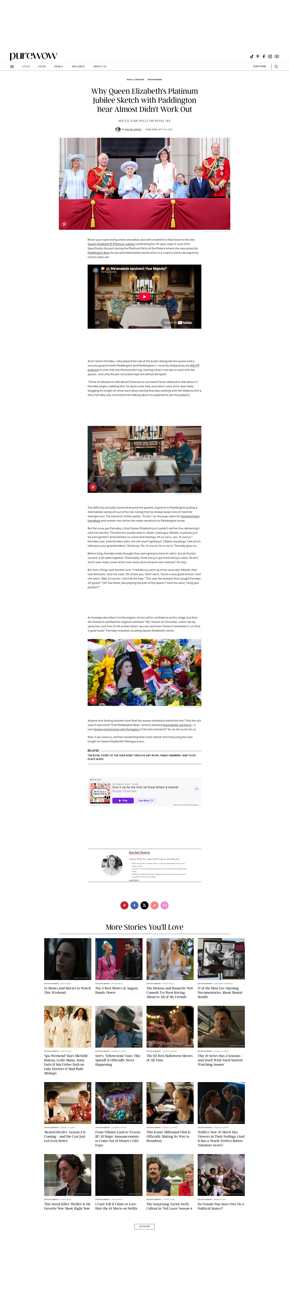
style (26, 66)
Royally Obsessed (135, 80)
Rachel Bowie (133, 130)
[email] (6, 80)
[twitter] (144, 905)
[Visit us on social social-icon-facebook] (264, 56)
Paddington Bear (99, 253)
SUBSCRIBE (259, 66)
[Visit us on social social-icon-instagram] (270, 56)
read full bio (134, 880)
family (58, 66)
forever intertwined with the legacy (116, 729)
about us (100, 66)
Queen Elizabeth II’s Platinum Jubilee (111, 244)
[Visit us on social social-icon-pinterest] (258, 56)
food (42, 66)
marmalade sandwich (177, 725)
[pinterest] (64, 224)
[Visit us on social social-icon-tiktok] (252, 56)
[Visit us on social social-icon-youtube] (277, 56)
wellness (78, 66)
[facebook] (134, 905)
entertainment (155, 80)
